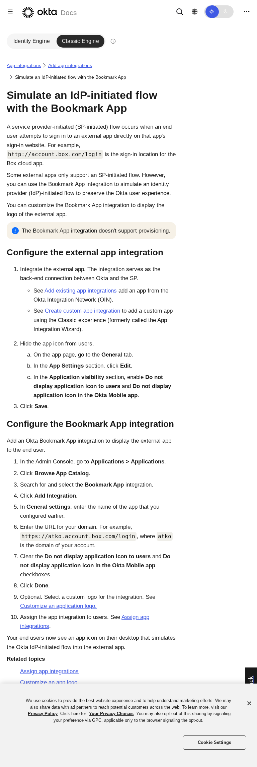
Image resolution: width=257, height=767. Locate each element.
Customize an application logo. (58, 606)
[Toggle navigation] (246, 11)
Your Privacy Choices (111, 713)
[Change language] (194, 12)
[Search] (179, 11)
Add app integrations (70, 65)
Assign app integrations (49, 671)
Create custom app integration (82, 311)
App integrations (24, 65)
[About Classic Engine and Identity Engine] (113, 41)
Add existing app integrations (81, 290)
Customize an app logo (48, 682)
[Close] (249, 703)
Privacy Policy (43, 713)
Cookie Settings (214, 742)
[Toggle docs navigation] (10, 11)
